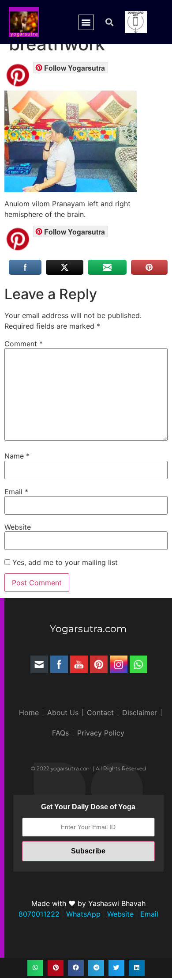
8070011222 (39, 914)
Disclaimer (139, 712)
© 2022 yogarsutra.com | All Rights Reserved (88, 768)
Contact (100, 712)
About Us (63, 712)
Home (29, 712)
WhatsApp (82, 914)
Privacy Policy (100, 732)
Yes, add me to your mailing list (64, 562)
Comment (23, 343)
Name (17, 455)
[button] (86, 22)
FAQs (60, 732)
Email (16, 491)
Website (17, 527)
